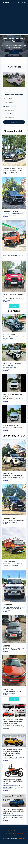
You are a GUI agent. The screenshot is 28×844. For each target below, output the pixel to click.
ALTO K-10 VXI (8, 689)
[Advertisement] (14, 20)
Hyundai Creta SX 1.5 (10, 425)
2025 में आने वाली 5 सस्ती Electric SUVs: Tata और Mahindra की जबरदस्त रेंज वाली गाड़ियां (13, 721)
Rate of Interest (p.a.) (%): (9, 106)
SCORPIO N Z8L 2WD (10, 211)
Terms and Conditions (10, 833)
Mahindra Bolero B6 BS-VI (12, 364)
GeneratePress (21, 838)
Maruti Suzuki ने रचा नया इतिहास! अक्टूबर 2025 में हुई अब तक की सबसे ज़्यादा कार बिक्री (13, 812)
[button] (18, 2)
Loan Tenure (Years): (8, 114)
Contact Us (14, 52)
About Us (10, 831)
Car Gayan (5, 2)
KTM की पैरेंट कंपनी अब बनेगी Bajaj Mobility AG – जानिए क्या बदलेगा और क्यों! (13, 782)
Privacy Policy (14, 835)
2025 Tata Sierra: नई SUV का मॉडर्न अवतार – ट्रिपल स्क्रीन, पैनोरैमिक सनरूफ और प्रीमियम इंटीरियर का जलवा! (12, 752)
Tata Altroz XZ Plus (9, 335)
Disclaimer (20, 833)
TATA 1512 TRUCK (9, 562)
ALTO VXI (6, 646)
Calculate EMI (14, 122)
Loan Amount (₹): (7, 98)
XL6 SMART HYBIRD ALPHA (12, 169)
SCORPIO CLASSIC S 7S (11, 518)
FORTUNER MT (8, 474)
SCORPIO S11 (8, 605)
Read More (5, 173)
